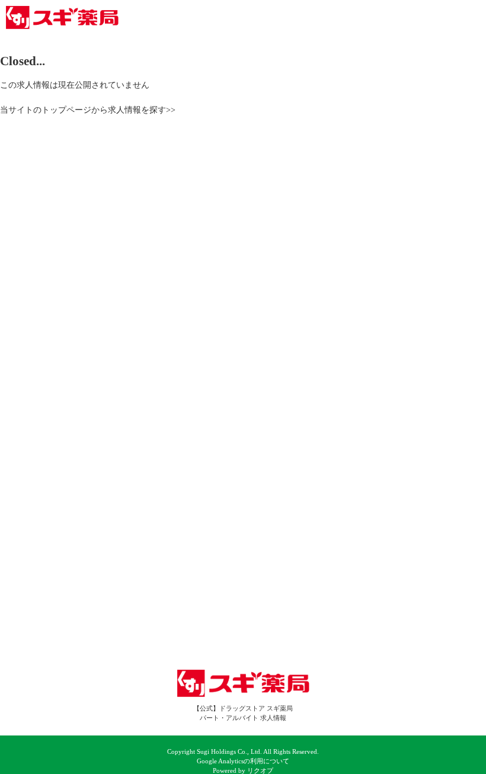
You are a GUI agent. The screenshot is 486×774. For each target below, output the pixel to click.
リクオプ (260, 770)
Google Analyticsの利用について (243, 761)
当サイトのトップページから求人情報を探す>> (87, 109)
